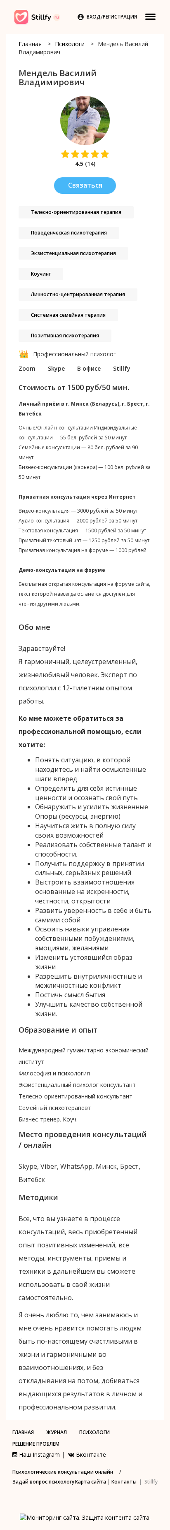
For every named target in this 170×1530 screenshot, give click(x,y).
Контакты (124, 1481)
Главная (30, 44)
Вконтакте (90, 1454)
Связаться (85, 185)
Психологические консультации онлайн (62, 1471)
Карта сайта (90, 1481)
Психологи (70, 44)
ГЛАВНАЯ (23, 1432)
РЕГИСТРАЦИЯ (120, 16)
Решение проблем (35, 1443)
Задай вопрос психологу (43, 1481)
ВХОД (94, 16)
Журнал (56, 1432)
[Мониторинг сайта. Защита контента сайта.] (85, 1517)
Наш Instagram (38, 1454)
